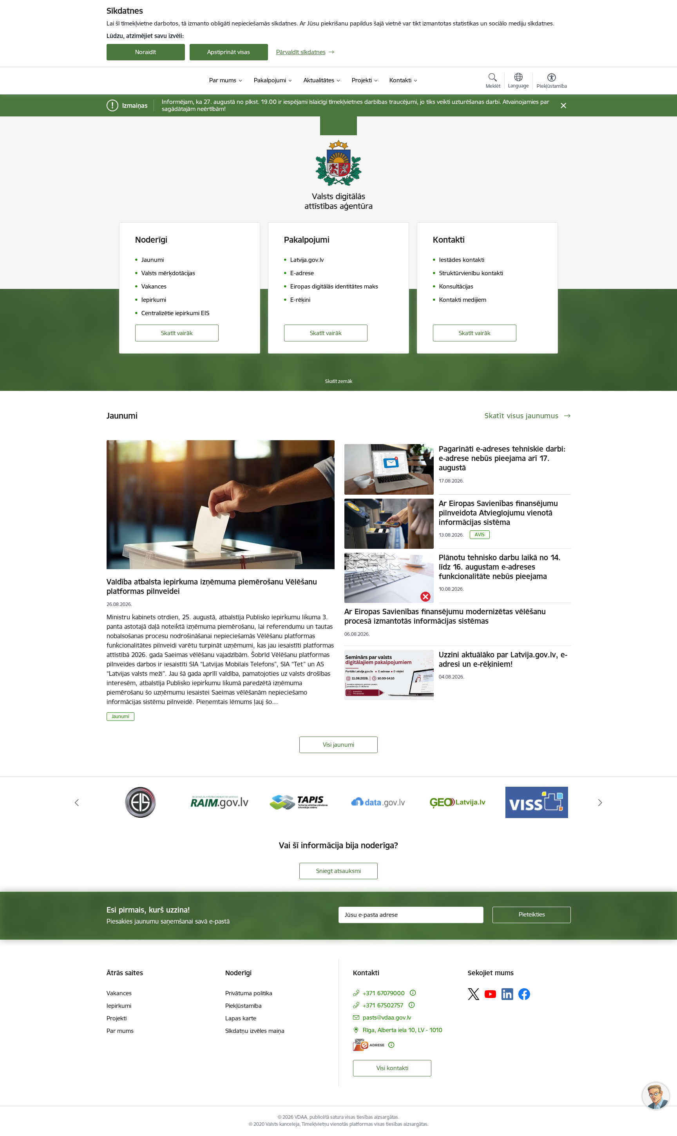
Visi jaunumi (338, 744)
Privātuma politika (248, 993)
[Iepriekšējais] (77, 802)
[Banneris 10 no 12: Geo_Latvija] (457, 802)
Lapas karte (240, 1018)
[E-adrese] (368, 1044)
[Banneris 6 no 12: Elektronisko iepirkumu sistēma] (140, 802)
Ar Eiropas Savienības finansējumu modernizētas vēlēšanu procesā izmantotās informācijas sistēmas (445, 616)
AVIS (480, 534)
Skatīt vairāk (177, 333)
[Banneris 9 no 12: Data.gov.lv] (378, 802)
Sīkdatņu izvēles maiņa (254, 1030)
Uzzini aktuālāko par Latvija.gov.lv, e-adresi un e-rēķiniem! (503, 659)
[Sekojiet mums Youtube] (490, 993)
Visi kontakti (392, 1068)
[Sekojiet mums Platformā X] (474, 994)
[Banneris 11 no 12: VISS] (536, 802)
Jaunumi (120, 716)
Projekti (117, 1018)
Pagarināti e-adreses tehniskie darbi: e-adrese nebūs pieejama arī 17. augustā (502, 458)
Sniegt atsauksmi (338, 871)
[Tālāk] (601, 802)
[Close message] (563, 105)
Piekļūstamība (243, 1005)
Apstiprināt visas (228, 52)
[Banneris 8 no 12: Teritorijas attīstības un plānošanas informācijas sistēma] (299, 802)
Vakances (119, 993)
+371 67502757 (383, 1005)
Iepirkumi (119, 1005)
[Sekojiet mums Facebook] (524, 994)
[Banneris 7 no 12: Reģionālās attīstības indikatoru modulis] (219, 802)
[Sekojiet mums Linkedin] (507, 994)
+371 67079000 (384, 993)
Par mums (120, 1030)
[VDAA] (148, 80)
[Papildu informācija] (413, 993)
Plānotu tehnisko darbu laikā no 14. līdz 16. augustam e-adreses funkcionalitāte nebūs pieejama (500, 567)
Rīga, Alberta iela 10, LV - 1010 (402, 1030)
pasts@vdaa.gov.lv (387, 1017)
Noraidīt (145, 52)
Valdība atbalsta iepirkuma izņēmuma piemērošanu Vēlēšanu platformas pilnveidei (212, 586)
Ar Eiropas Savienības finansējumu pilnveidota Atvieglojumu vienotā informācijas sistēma (498, 513)
